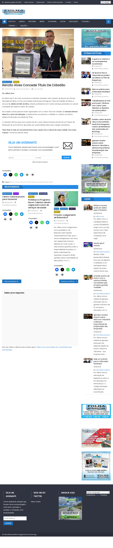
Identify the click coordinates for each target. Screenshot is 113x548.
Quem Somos (29, 2)
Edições (24, 26)
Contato (68, 2)
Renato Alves (48, 182)
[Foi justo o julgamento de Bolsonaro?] (66, 198)
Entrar (76, 2)
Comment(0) (38, 89)
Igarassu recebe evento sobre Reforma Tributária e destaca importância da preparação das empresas (101, 146)
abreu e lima (14, 182)
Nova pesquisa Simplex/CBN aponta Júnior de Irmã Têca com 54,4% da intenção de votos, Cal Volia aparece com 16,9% (13, 281)
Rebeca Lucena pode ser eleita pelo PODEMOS (100, 207)
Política (11, 21)
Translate (103, 495)
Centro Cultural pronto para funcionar (13, 198)
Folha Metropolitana (23, 89)
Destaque (64, 209)
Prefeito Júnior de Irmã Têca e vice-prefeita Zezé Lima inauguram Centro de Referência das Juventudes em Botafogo (101, 125)
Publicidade (40, 2)
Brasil (42, 21)
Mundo (22, 21)
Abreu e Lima (7, 82)
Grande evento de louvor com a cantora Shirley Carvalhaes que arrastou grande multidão (101, 282)
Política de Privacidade (55, 2)
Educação (73, 21)
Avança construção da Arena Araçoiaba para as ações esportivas (69, 281)
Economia (52, 21)
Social (63, 21)
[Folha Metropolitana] (96, 466)
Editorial (32, 21)
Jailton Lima (100, 216)
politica (40, 182)
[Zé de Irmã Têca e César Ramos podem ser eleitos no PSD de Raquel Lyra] (86, 74)
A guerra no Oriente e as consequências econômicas (101, 61)
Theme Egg (32, 534)
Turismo (11, 26)
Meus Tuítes (35, 502)
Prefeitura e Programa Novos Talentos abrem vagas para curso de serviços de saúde (39, 203)
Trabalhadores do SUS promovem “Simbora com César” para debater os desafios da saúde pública (101, 106)
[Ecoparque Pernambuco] (96, 178)
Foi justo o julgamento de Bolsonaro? (65, 216)
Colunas (85, 21)
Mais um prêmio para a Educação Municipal (101, 90)
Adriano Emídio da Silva (28, 182)
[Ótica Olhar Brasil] (96, 438)
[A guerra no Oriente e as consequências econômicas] (86, 61)
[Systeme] (96, 38)
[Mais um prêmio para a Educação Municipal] (86, 91)
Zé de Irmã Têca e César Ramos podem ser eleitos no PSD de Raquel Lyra (101, 76)
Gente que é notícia (99, 244)
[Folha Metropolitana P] (96, 411)
